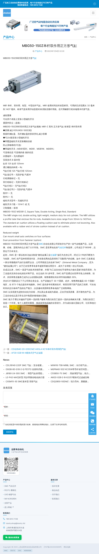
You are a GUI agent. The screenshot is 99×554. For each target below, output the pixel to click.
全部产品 (8, 503)
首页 (85, 37)
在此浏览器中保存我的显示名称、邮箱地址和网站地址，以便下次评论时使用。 (36, 424)
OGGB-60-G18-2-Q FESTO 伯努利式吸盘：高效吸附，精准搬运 (25, 369)
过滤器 (53, 255)
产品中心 (38, 51)
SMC (41, 244)
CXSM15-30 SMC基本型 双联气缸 (22, 381)
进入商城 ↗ (9, 507)
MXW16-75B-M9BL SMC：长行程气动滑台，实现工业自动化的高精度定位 (70, 365)
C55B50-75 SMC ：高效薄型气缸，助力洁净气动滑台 (70, 373)
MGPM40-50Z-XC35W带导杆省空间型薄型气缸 (70, 369)
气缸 (34, 58)
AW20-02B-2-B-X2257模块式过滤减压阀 (70, 377)
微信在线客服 (13, 537)
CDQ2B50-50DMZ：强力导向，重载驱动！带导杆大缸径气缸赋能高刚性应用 (70, 381)
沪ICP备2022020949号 (53, 547)
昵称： (6, 407)
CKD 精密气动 (10, 494)
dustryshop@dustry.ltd (15, 523)
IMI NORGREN (10, 499)
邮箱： (6, 415)
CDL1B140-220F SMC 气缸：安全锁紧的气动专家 (25, 365)
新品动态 (55, 490)
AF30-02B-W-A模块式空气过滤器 (27, 353)
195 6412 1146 (12, 519)
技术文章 (55, 486)
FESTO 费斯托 (10, 490)
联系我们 (55, 499)
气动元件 (62, 247)
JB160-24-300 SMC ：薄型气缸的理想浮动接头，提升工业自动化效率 (25, 373)
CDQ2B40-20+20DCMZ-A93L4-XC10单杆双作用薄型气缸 (38, 349)
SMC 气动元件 (10, 486)
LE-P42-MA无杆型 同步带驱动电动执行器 (25, 377)
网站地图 (67, 547)
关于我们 (55, 494)
